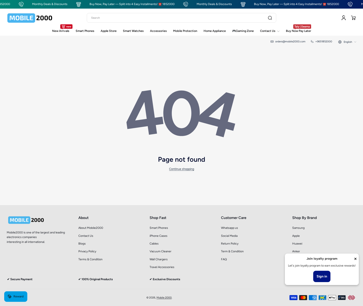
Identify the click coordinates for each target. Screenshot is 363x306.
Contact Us (85, 236)
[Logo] (30, 18)
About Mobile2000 (90, 228)
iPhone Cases (158, 236)
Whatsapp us (229, 228)
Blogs (82, 243)
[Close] (355, 259)
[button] (353, 18)
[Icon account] (343, 17)
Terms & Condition (90, 259)
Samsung (298, 228)
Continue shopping (181, 169)
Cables (154, 243)
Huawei (297, 243)
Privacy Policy (87, 251)
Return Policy (229, 243)
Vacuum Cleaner (160, 251)
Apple (296, 236)
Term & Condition (232, 251)
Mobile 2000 (164, 297)
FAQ (224, 259)
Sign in (322, 276)
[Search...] (270, 17)
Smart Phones (159, 228)
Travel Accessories (162, 267)
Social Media (229, 236)
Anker (296, 251)
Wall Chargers (159, 259)
